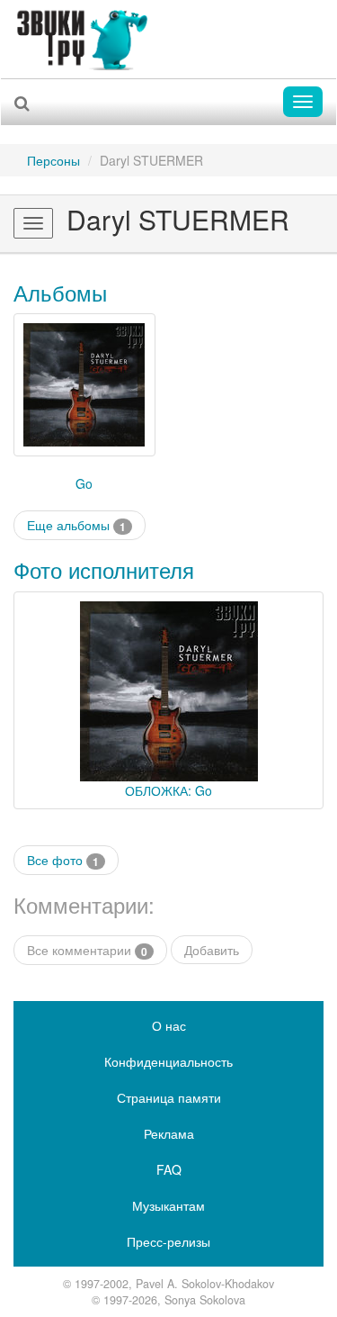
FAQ (169, 1169)
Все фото (63, 860)
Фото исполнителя (103, 569)
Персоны (53, 160)
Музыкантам (168, 1205)
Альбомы (60, 292)
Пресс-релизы (168, 1241)
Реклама (169, 1133)
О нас (169, 1025)
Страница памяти (169, 1097)
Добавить (211, 950)
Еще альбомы (76, 525)
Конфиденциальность (168, 1061)
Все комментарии (87, 950)
